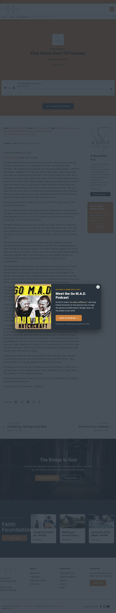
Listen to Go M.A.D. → (68, 318)
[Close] (98, 287)
